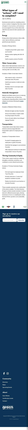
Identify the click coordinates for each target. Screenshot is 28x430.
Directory (5, 382)
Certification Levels (8, 398)
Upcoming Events (7, 387)
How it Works (6, 395)
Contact (5, 401)
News (4, 384)
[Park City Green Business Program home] (5, 2)
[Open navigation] (25, 2)
